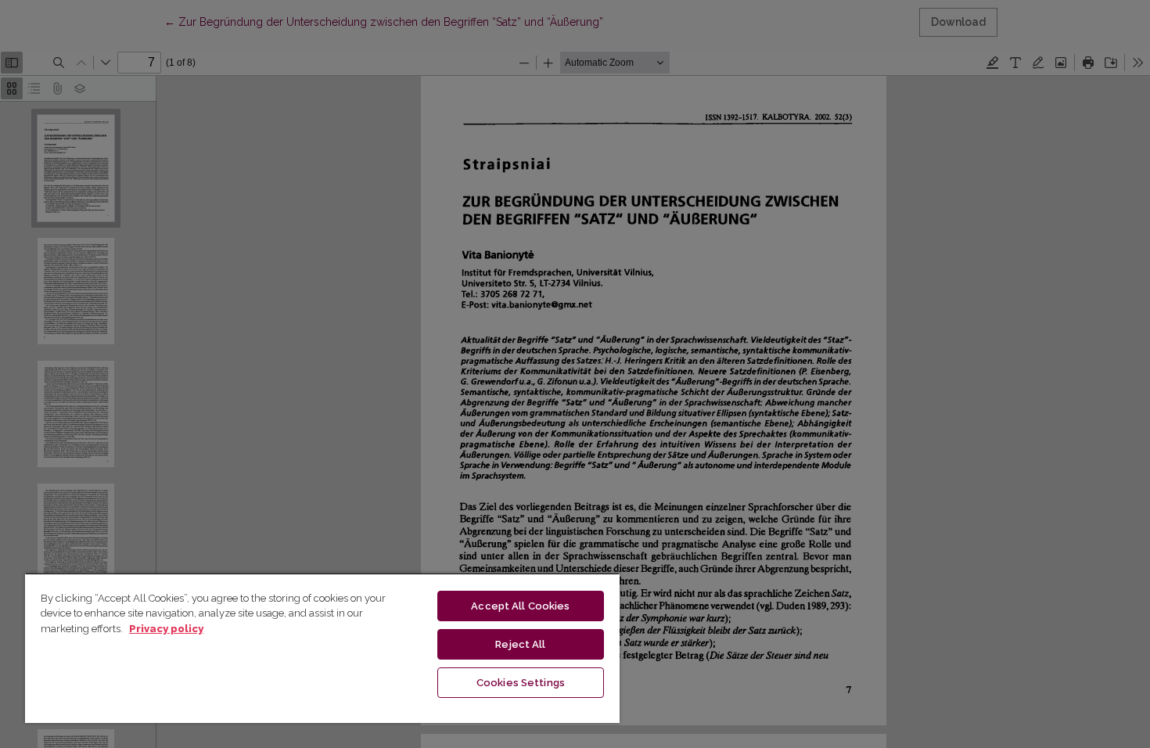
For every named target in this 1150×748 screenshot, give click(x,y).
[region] (322, 648)
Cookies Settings (520, 683)
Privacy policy (166, 629)
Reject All (520, 644)
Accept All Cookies (520, 606)
